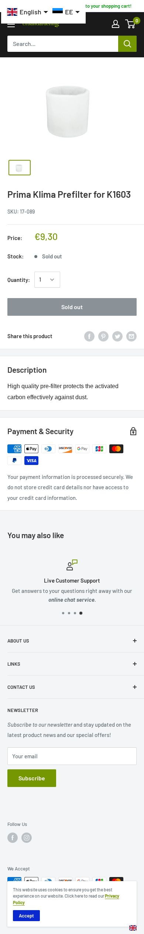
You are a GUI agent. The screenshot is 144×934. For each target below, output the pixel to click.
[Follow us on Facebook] (12, 838)
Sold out (72, 306)
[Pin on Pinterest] (103, 335)
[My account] (115, 24)
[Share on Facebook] (89, 335)
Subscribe (31, 777)
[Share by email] (131, 335)
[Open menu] (11, 24)
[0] (130, 23)
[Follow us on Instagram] (26, 838)
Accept (26, 916)
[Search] (127, 44)
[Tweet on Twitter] (117, 335)
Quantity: (18, 279)
